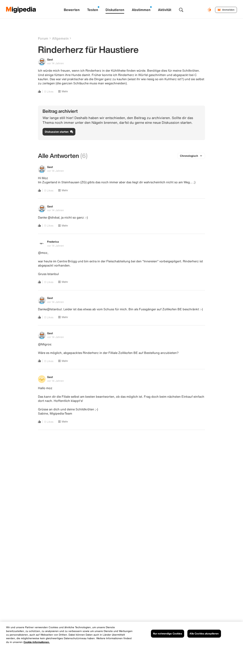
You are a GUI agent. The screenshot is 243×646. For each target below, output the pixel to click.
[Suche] (181, 10)
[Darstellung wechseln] (210, 10)
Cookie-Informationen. (37, 642)
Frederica (53, 242)
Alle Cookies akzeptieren (204, 633)
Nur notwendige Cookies (167, 633)
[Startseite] (21, 10)
